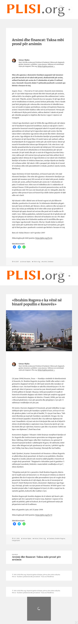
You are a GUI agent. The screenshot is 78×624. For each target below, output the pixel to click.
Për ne (14, 576)
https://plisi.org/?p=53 (43, 515)
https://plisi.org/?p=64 (43, 238)
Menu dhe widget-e (69, 278)
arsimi (45, 261)
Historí (36, 538)
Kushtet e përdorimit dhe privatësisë (28, 576)
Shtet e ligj (36, 261)
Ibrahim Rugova (60, 538)
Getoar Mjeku (26, 261)
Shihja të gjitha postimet (46, 66)
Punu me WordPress (47, 576)
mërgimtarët (16, 540)
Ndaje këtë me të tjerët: (18, 243)
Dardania (50, 261)
